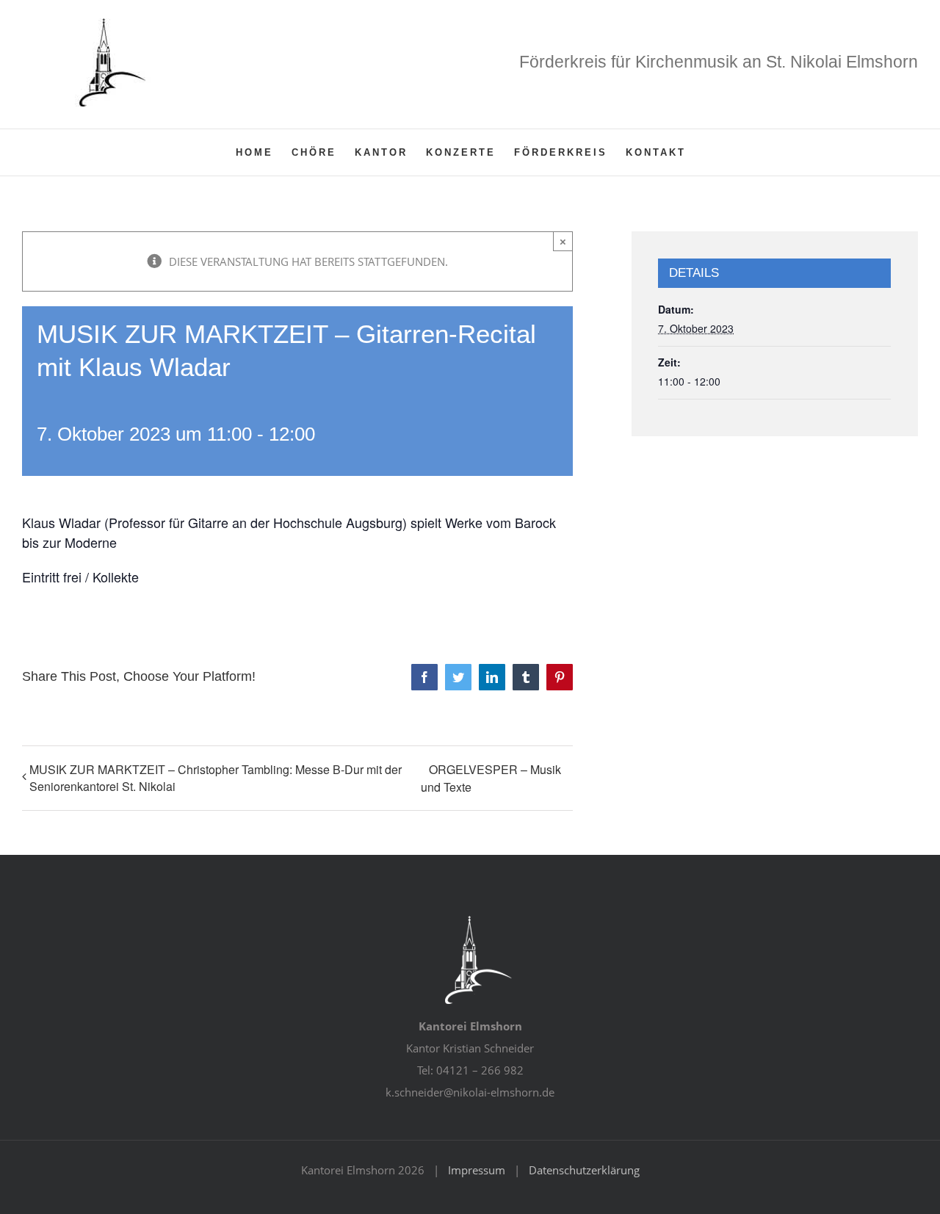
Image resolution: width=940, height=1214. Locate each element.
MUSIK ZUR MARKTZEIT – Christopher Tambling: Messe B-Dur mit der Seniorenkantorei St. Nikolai (215, 778)
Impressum (476, 1170)
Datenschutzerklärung (584, 1170)
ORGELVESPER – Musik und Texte (491, 778)
